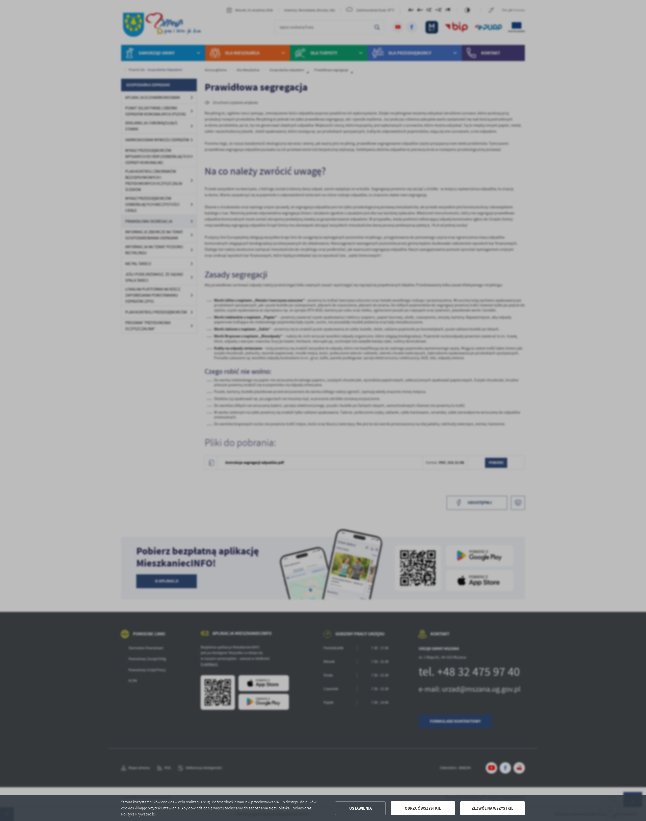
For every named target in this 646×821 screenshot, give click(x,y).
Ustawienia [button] (360, 808)
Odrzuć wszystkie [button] (423, 808)
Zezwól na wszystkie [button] (493, 808)
